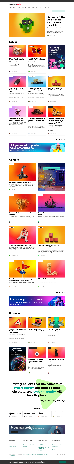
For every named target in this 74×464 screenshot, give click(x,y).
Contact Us (10, 458)
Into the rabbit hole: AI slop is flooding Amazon (16, 119)
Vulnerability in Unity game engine (20, 182)
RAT (31, 317)
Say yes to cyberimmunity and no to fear (15, 413)
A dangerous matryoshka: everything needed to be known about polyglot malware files (56, 121)
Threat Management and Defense (58, 444)
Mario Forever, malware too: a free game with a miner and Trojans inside (22, 279)
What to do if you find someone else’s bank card (36, 58)
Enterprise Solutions (56, 440)
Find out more (59, 139)
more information (42, 462)
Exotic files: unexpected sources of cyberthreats (16, 58)
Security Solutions (12, 7)
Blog (40, 7)
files (11, 46)
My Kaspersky (61, 4)
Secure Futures (46, 7)
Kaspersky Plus (11, 444)
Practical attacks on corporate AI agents (54, 330)
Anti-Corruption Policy (39, 454)
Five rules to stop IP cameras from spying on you (36, 90)
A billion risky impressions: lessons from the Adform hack (36, 120)
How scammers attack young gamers (20, 245)
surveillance (32, 76)
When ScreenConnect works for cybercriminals (36, 330)
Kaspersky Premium (12, 446)
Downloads (24, 7)
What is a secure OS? (58, 412)
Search (64, 11)
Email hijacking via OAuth (56, 359)
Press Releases (28, 458)
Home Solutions (12, 440)
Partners (17, 458)
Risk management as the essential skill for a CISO (30, 412)
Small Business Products (28, 440)
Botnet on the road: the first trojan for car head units (16, 90)
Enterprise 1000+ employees (60, 1)
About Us (14, 458)
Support (29, 7)
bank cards (32, 46)
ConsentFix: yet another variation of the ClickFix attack (36, 361)
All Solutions (54, 449)
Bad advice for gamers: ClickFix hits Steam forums (56, 89)
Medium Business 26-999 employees (47, 1)
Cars (12, 76)
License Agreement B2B (13, 455)
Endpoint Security (55, 446)
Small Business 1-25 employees (34, 1)
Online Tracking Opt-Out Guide (31, 454)
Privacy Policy (24, 454)
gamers (50, 76)
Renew (19, 7)
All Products (25, 446)
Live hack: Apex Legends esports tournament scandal (48, 246)
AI (11, 317)
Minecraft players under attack (48, 279)
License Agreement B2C (46, 454)
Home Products (25, 1)
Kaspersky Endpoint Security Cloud (29, 444)
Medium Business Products (43, 440)
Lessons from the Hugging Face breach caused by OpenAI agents (17, 331)
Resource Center (35, 7)
